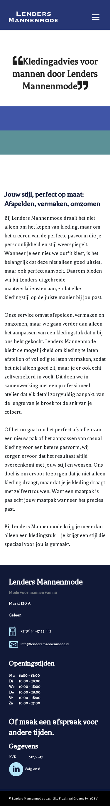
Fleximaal (66, 798)
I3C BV (93, 798)
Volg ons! (32, 769)
